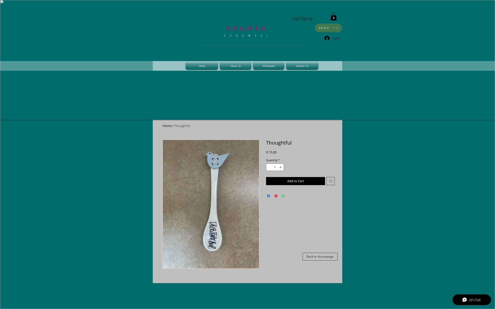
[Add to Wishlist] (331, 181)
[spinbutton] (274, 167)
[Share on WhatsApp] (283, 196)
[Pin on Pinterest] (276, 196)
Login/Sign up (301, 18)
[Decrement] (269, 167)
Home (167, 126)
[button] (333, 16)
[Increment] (280, 167)
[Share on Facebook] (268, 196)
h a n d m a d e (247, 35)
